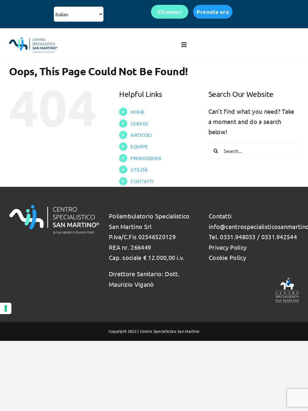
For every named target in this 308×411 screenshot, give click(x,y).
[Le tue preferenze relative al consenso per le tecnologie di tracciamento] (5, 308)
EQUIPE (139, 146)
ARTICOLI (141, 135)
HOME (138, 112)
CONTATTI (142, 181)
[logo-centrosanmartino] (33, 40)
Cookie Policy (227, 257)
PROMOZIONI (146, 158)
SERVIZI (139, 123)
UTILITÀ (139, 169)
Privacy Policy (228, 247)
